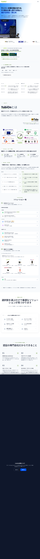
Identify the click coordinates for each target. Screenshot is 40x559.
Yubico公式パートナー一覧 (4, 56)
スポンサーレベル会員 (32, 122)
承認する (23, 469)
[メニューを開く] (38, 1)
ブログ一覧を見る (36, 83)
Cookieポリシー (16, 466)
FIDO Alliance (27, 122)
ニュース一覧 (17, 83)
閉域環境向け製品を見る (7, 75)
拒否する (16, 469)
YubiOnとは (4, 20)
